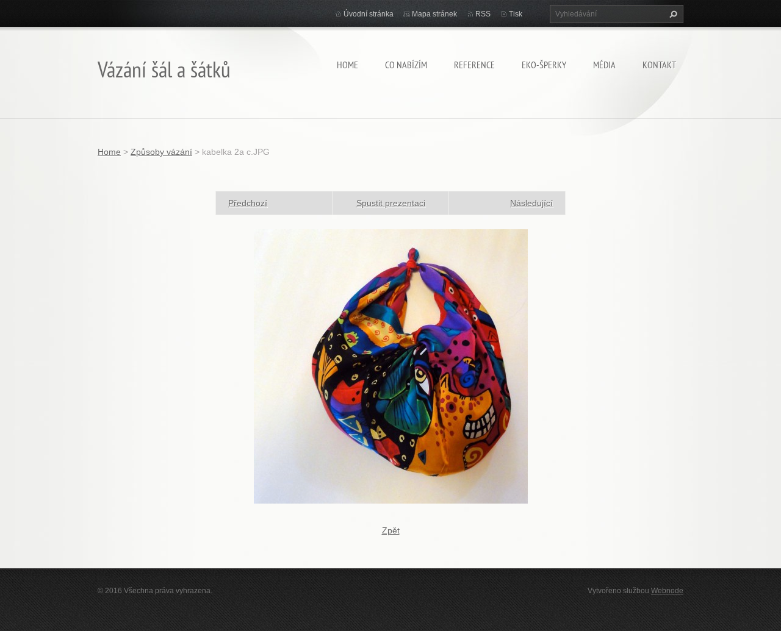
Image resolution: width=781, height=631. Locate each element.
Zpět (391, 530)
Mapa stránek (434, 14)
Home (347, 65)
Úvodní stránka (369, 14)
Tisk (515, 14)
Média (604, 65)
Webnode (667, 590)
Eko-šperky (544, 65)
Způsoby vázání (161, 152)
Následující (531, 203)
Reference (474, 65)
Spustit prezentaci (390, 203)
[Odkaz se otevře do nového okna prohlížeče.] (391, 366)
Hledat (672, 14)
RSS (483, 14)
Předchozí (247, 203)
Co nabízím (406, 65)
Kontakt (659, 65)
